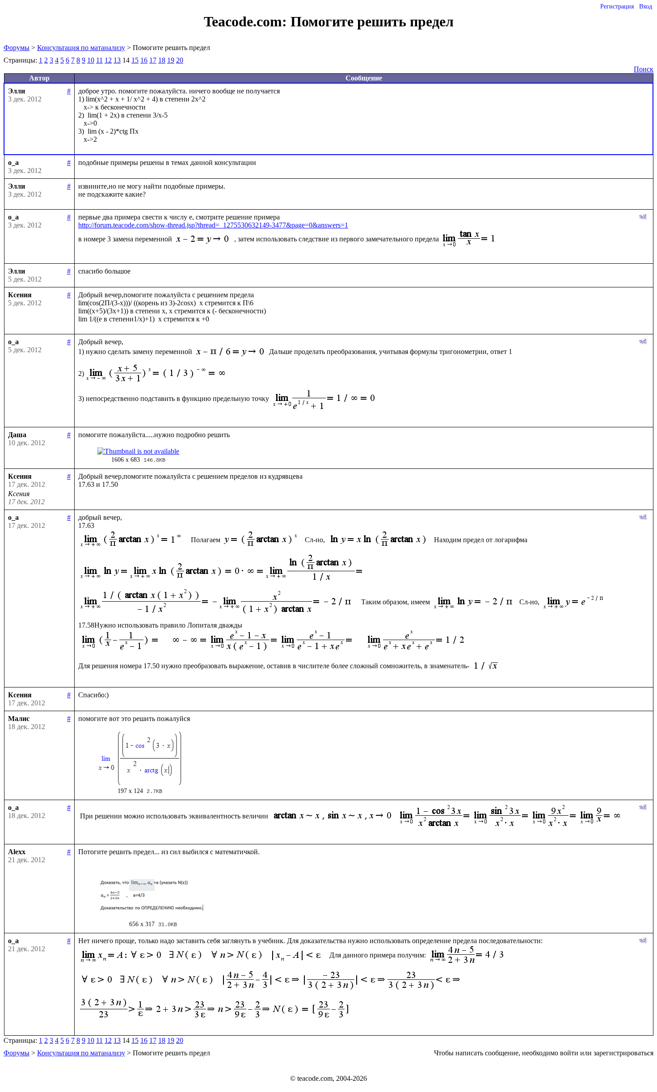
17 (152, 60)
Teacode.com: (247, 21)
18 (161, 60)
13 (117, 60)
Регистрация (617, 6)
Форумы (16, 47)
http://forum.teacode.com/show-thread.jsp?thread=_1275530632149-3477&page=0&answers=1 (213, 225)
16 (143, 60)
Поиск (643, 69)
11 (99, 60)
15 (135, 60)
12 (108, 60)
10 (90, 60)
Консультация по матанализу (81, 47)
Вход (645, 6)
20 (179, 60)
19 (170, 60)
